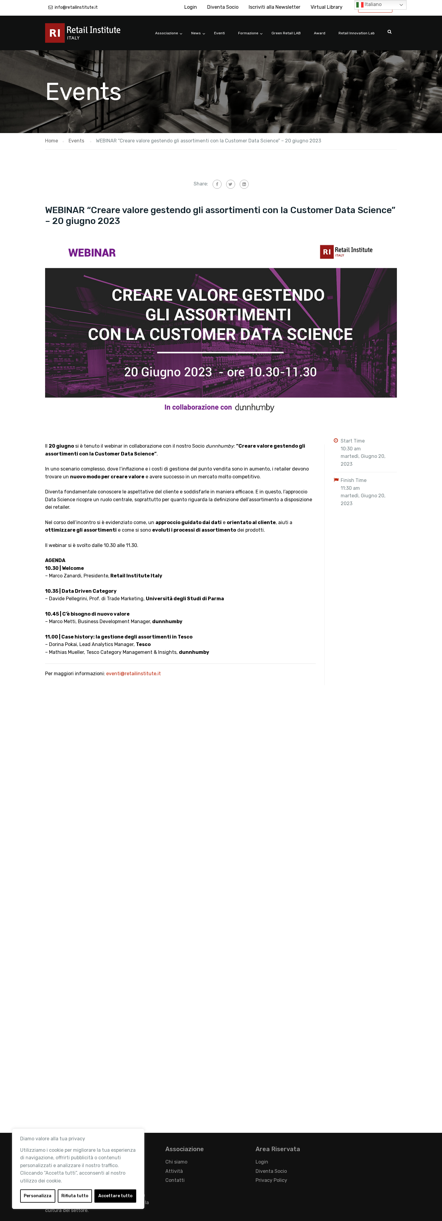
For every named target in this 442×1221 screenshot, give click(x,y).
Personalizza (37, 1195)
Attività (174, 1171)
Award (319, 33)
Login (190, 7)
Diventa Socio (222, 7)
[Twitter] (230, 184)
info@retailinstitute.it (76, 7)
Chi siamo (176, 1162)
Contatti (175, 1180)
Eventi (219, 33)
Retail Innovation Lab (357, 33)
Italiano (373, 4)
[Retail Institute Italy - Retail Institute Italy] (90, 36)
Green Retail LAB (286, 33)
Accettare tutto (115, 1195)
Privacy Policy (271, 1180)
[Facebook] (217, 184)
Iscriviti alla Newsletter (274, 7)
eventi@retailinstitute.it (133, 673)
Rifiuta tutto (74, 1195)
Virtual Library (326, 7)
